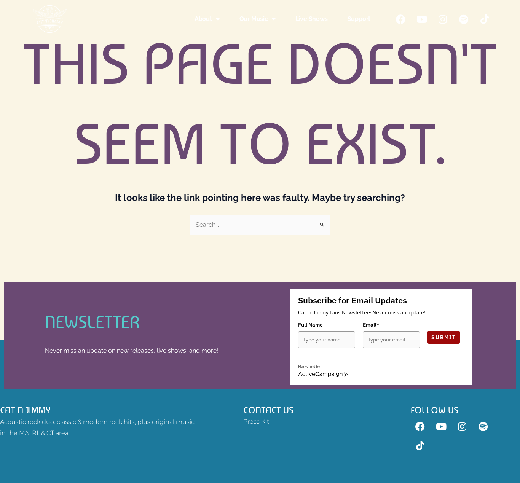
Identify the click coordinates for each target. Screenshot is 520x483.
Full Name (310, 324)
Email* (371, 324)
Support (359, 18)
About (203, 18)
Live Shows (311, 18)
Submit (443, 337)
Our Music (253, 18)
